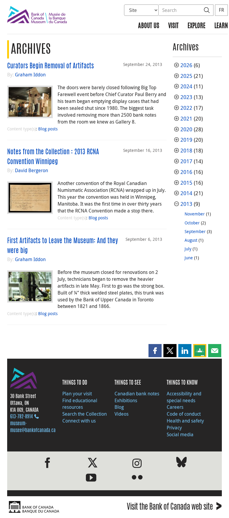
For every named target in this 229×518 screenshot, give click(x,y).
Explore (196, 26)
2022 (186, 107)
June (189, 257)
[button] (155, 350)
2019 (186, 139)
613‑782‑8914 (21, 416)
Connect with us (79, 420)
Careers (175, 407)
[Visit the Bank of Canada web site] (59, 507)
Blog (119, 407)
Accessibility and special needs (184, 397)
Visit (173, 26)
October (192, 223)
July (188, 249)
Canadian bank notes (136, 393)
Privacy (174, 427)
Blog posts (48, 129)
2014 (186, 193)
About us (148, 26)
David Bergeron (31, 170)
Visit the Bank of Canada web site (174, 507)
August (191, 240)
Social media (180, 434)
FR (221, 10)
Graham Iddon (30, 74)
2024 (186, 86)
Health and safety (185, 420)
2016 (186, 172)
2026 (186, 65)
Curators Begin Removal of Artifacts (50, 66)
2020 (186, 129)
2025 (186, 76)
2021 (186, 118)
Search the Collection (84, 414)
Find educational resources (79, 404)
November (195, 214)
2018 (186, 150)
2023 (186, 97)
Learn (221, 26)
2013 (186, 204)
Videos (121, 414)
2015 (186, 182)
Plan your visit (77, 393)
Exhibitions (125, 400)
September (195, 231)
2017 (186, 161)
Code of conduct (184, 414)
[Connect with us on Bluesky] (181, 463)
